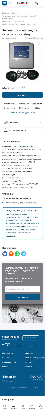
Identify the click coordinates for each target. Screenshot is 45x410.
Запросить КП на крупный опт (22, 112)
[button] (10, 3)
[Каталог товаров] (4, 3)
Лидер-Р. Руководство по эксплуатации (21, 203)
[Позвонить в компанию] (36, 3)
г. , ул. (21, 345)
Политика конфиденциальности (23, 387)
